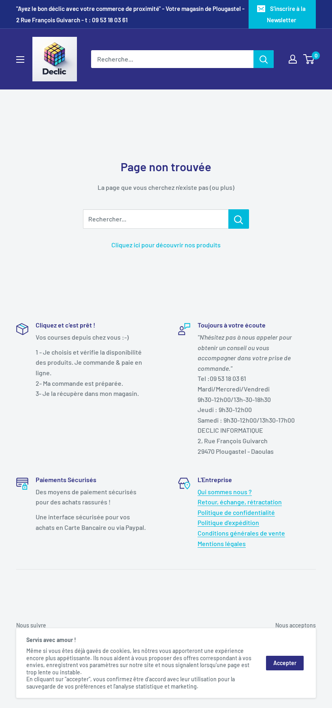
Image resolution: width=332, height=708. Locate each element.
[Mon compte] (293, 59)
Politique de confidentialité (236, 512)
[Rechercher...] (238, 219)
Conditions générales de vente (241, 533)
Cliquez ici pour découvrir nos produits (166, 245)
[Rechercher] (263, 59)
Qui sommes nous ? (225, 491)
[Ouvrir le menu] (20, 59)
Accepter (284, 662)
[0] (309, 59)
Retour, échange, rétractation (240, 502)
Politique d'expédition (228, 522)
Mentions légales (222, 543)
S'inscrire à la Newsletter (286, 14)
